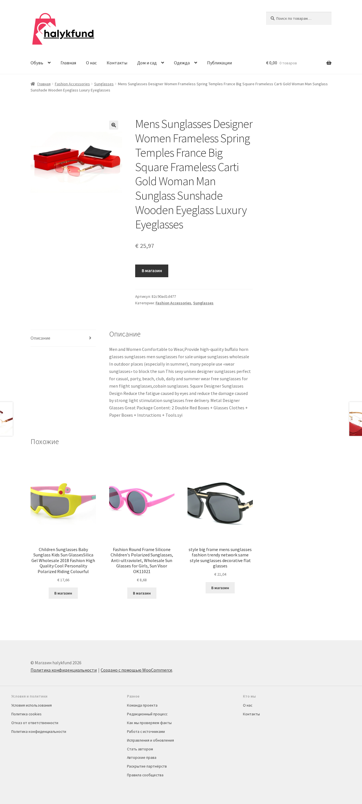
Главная (68, 62)
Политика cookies (26, 713)
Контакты (117, 62)
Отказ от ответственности (34, 722)
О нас (91, 62)
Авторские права (141, 757)
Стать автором (140, 748)
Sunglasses (104, 83)
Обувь (37, 62)
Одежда (182, 62)
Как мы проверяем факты (149, 722)
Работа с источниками (146, 731)
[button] (113, 125)
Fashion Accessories (72, 83)
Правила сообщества (145, 774)
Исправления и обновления (150, 740)
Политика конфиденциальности (64, 670)
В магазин (152, 270)
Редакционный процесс (147, 713)
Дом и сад (147, 62)
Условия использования (31, 705)
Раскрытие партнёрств (147, 766)
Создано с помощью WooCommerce (136, 670)
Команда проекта (142, 705)
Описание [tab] (40, 338)
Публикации (219, 62)
